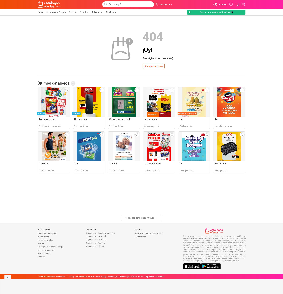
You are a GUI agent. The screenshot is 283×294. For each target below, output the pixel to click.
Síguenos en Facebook (96, 236)
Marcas (41, 243)
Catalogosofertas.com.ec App (51, 247)
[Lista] (243, 4)
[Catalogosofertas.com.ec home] (49, 4)
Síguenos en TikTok (95, 246)
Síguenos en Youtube (95, 243)
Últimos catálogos (56, 12)
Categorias (97, 12)
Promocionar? (44, 237)
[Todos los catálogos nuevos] (73, 83)
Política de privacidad (137, 276)
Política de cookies (156, 276)
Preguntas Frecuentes (47, 233)
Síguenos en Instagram (96, 239)
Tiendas (84, 12)
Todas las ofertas (45, 240)
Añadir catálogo (44, 253)
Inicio (41, 12)
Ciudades (111, 12)
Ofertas (73, 12)
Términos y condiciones (116, 276)
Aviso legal (100, 276)
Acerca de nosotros (46, 250)
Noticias (41, 257)
